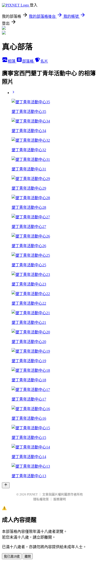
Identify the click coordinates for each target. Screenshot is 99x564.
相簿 (12, 61)
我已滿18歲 (12, 556)
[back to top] (6, 485)
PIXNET (32, 494)
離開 (28, 556)
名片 (44, 61)
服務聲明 (59, 499)
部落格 (28, 61)
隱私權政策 (41, 499)
